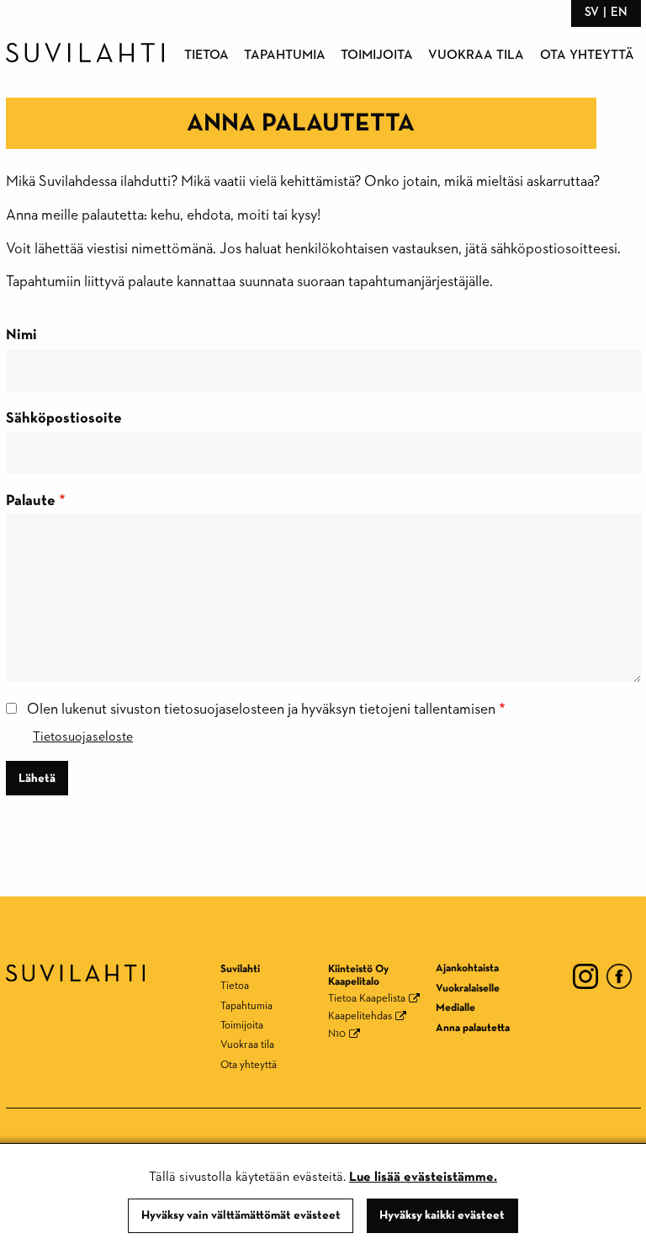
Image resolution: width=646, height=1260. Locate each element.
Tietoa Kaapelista (366, 998)
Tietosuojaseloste (83, 737)
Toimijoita (377, 55)
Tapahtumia (285, 55)
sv (592, 12)
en (619, 12)
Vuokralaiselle (468, 988)
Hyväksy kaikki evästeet (442, 1215)
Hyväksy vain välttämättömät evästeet (241, 1215)
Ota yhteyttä (587, 55)
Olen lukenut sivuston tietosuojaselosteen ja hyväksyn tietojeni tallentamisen (261, 709)
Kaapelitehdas (360, 1016)
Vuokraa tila (476, 55)
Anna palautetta (473, 1028)
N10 (337, 1034)
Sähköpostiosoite (64, 418)
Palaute (31, 500)
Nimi (21, 335)
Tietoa (206, 55)
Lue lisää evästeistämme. (423, 1177)
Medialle (455, 1007)
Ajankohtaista (467, 968)
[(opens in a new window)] (585, 975)
